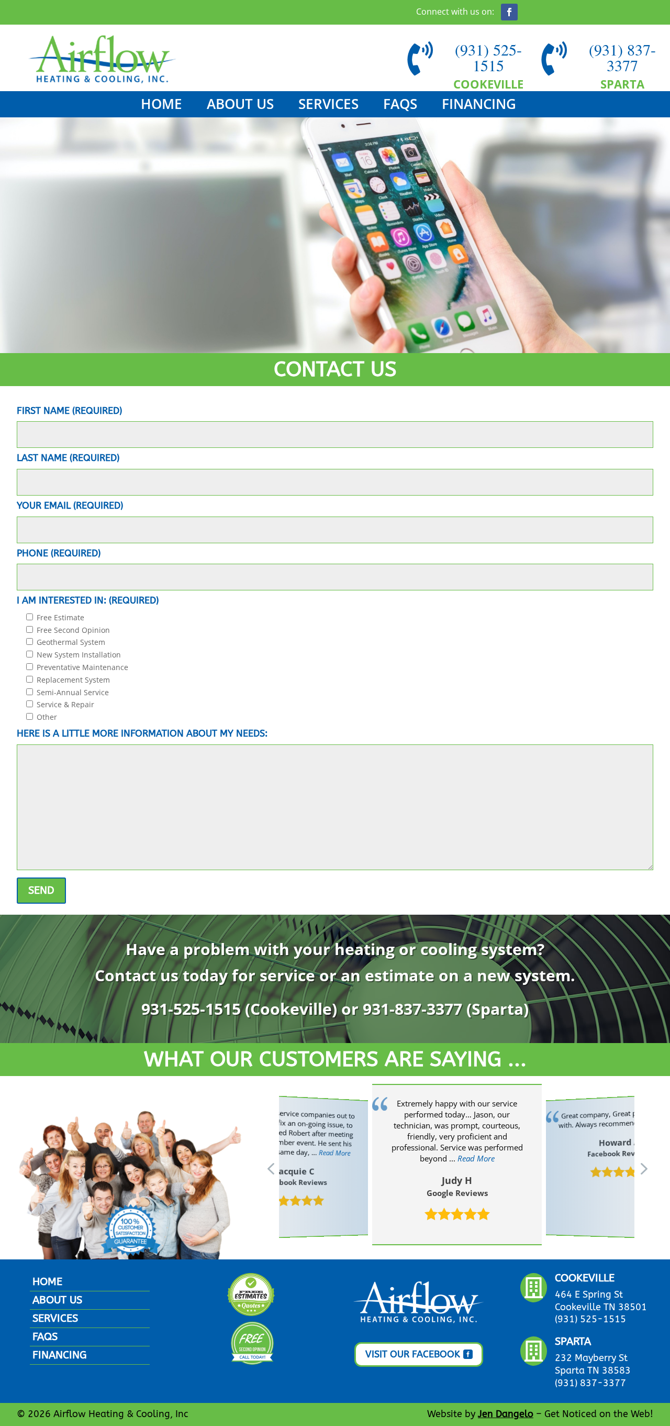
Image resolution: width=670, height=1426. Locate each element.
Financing (479, 106)
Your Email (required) (70, 505)
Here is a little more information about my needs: (142, 733)
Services (328, 106)
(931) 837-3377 (622, 57)
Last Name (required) (68, 458)
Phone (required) (58, 553)
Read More (334, 1152)
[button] (642, 1168)
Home (161, 106)
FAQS (400, 106)
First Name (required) (69, 410)
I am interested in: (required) (88, 600)
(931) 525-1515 (488, 57)
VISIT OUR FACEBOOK (412, 1354)
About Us (240, 106)
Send (41, 890)
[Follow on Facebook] (509, 12)
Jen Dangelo (505, 1414)
